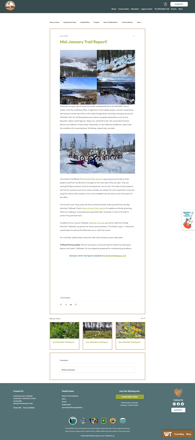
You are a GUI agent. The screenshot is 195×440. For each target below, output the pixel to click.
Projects (96, 22)
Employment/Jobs (69, 22)
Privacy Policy (17, 407)
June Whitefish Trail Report (97, 342)
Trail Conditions (127, 22)
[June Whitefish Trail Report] (97, 330)
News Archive (54, 22)
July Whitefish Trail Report (63, 342)
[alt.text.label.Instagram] (174, 404)
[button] (166, 4)
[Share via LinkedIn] (71, 304)
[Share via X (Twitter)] (66, 304)
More (139, 22)
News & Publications (110, 22)
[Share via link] (76, 304)
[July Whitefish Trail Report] (64, 330)
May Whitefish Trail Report (129, 342)
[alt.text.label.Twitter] (182, 404)
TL (113, 436)
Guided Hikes (85, 22)
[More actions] (134, 36)
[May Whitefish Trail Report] (130, 330)
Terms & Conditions (29, 407)
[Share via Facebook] (61, 304)
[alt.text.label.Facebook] (178, 404)
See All (143, 318)
